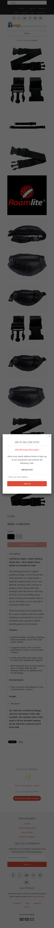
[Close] (49, 436)
